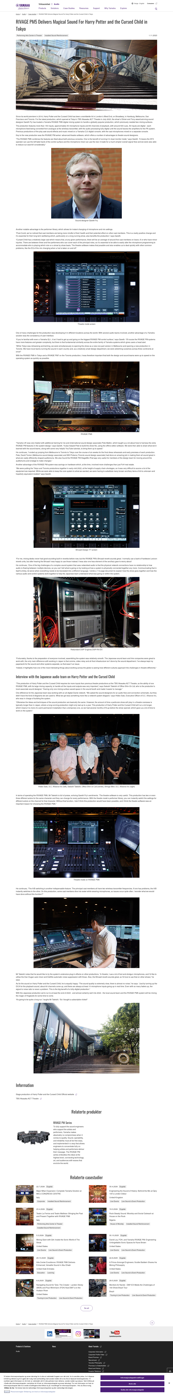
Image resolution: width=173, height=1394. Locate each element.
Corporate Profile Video (96, 1354)
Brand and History (95, 1368)
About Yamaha (94, 1346)
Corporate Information (96, 1352)
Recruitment (93, 1360)
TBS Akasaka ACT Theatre (27, 1098)
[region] (86, 1383)
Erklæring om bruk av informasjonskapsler (39, 1391)
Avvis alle (132, 1384)
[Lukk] (169, 1383)
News (54, 1346)
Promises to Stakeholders (97, 1365)
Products (42, 8)
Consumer (150, 3)
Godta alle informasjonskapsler (132, 1390)
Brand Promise (94, 1357)
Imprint (7, 1391)
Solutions (55, 8)
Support (96, 8)
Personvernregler (17, 1391)
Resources (83, 8)
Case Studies (69, 8)
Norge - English (139, 3)
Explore (123, 8)
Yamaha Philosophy (95, 1363)
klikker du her (9, 1388)
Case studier (32, 14)
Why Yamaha (110, 8)
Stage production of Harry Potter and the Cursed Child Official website (45, 1094)
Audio (56, 4)
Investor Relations (95, 1371)
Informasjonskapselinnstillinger (132, 1377)
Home (18, 14)
